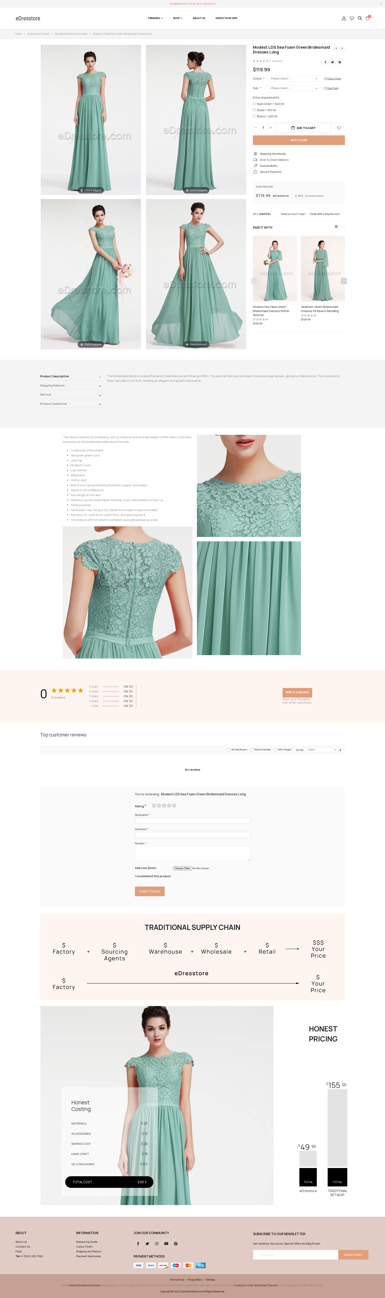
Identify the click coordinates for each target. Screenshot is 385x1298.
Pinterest (340, 62)
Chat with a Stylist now (324, 214)
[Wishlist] (351, 18)
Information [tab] (87, 1233)
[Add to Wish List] (339, 127)
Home (18, 33)
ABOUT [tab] (20, 1233)
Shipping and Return (88, 1251)
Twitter (332, 62)
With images (284, 749)
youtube (166, 1244)
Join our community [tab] (151, 1233)
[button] (336, 226)
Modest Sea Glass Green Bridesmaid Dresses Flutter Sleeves (271, 311)
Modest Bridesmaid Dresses (84, 1285)
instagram (157, 1244)
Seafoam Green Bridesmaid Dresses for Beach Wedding (320, 309)
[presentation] (344, 281)
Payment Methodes (88, 1256)
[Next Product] (342, 48)
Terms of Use (177, 1279)
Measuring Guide (86, 1242)
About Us (21, 1242)
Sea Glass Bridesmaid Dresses (71, 33)
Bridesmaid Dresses (38, 33)
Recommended (262, 749)
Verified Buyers (239, 749)
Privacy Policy (195, 1279)
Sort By (299, 750)
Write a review (297, 692)
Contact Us (22, 1246)
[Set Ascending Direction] (340, 749)
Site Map (210, 1279)
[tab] (70, 377)
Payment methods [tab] (149, 1256)
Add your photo (145, 868)
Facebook (325, 62)
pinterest (176, 1244)
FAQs (18, 1251)
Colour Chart (84, 1246)
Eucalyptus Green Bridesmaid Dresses (255, 1285)
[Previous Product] (336, 48)
